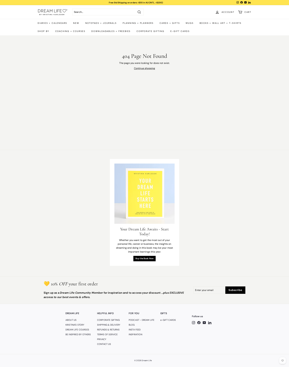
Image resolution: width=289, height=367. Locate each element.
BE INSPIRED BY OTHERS (78, 334)
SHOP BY (43, 31)
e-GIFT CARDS (180, 31)
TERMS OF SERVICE (107, 334)
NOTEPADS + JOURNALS (101, 23)
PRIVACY (101, 339)
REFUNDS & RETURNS (108, 329)
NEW (76, 23)
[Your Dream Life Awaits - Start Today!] (144, 194)
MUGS (189, 23)
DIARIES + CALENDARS (52, 23)
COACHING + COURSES (70, 31)
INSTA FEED (135, 329)
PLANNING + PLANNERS (138, 23)
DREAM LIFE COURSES (77, 329)
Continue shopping (144, 68)
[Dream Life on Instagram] (193, 322)
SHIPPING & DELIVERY (108, 324)
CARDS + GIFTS (170, 23)
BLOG (132, 324)
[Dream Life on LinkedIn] (209, 322)
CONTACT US (104, 344)
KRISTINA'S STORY (74, 324)
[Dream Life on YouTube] (204, 322)
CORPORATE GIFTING (150, 31)
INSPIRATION (135, 334)
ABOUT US (70, 320)
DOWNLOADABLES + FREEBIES (111, 31)
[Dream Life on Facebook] (198, 322)
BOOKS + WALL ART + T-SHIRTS (221, 23)
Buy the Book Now (144, 258)
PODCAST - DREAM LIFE (141, 320)
